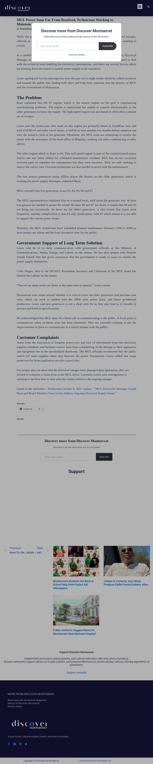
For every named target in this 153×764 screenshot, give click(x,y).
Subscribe (107, 46)
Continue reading (76, 55)
